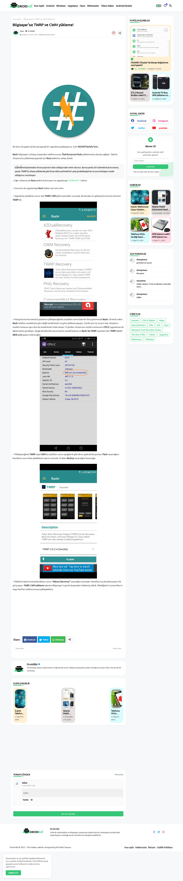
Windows (61, 5)
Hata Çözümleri (138, 325)
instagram (163, 120)
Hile (151, 325)
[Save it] (113, 33)
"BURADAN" (74, 180)
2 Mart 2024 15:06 (28, 785)
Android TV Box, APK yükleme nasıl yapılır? (161, 93)
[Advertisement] (71, 60)
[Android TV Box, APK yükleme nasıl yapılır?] (161, 82)
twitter (141, 127)
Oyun (82, 5)
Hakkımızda (141, 847)
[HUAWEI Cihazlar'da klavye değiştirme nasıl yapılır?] (150, 41)
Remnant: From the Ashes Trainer (146, 329)
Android (50, 5)
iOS (158, 325)
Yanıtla (25, 799)
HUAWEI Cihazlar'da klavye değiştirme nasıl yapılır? (149, 63)
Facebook (31, 639)
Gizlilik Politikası (165, 847)
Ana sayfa (129, 847)
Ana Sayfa (39, 5)
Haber (162, 320)
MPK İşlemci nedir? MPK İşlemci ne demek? (161, 235)
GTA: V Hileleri (148, 320)
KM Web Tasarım (63, 847)
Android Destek (124, 5)
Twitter (45, 639)
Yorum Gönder (68, 813)
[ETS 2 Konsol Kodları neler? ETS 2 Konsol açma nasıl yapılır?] (140, 82)
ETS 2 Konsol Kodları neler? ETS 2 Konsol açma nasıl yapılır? (139, 93)
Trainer (152, 334)
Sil (32, 799)
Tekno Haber (107, 5)
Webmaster (93, 5)
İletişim (151, 847)
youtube (163, 127)
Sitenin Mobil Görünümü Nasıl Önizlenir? (68, 712)
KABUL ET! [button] (13, 872)
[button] (159, 5)
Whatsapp (59, 639)
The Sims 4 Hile (138, 334)
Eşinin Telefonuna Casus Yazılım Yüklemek (20, 712)
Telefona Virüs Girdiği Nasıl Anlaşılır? (115, 712)
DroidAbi (32, 664)
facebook (141, 120)
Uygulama (73, 5)
